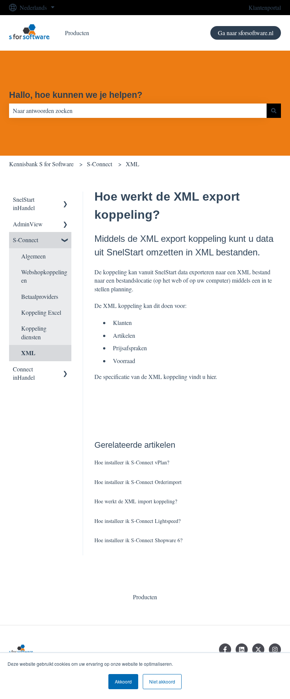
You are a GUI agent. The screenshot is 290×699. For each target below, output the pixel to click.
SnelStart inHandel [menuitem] (24, 203)
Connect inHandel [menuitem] (24, 373)
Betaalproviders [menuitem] (39, 296)
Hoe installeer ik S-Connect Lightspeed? (137, 520)
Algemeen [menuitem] (33, 256)
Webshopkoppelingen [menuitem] (44, 276)
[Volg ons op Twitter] (258, 649)
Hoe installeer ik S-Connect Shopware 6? (138, 540)
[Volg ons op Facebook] (225, 649)
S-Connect (99, 164)
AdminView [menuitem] (28, 224)
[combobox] (138, 111)
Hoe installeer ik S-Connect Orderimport (138, 482)
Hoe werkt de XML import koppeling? (135, 501)
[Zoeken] (274, 111)
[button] (65, 200)
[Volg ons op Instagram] (275, 649)
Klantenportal (264, 7)
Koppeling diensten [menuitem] (33, 332)
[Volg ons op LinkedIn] (242, 649)
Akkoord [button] (123, 681)
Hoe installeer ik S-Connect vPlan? (131, 462)
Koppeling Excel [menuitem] (41, 312)
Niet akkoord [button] (162, 681)
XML (132, 164)
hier (211, 376)
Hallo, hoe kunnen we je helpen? (75, 95)
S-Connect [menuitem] (25, 240)
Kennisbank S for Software (41, 164)
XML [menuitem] (28, 352)
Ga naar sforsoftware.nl (245, 33)
